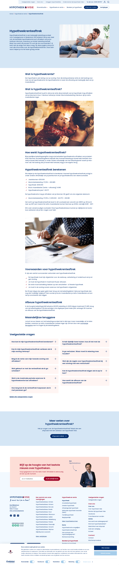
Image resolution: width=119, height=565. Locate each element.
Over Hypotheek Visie (95, 509)
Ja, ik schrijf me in (52, 479)
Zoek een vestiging (94, 529)
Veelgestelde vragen (28, 2)
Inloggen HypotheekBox (53, 2)
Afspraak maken (91, 7)
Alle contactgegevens (17, 511)
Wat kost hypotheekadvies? (97, 524)
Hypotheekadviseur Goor (44, 512)
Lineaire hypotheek (68, 505)
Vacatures (91, 514)
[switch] (47, 561)
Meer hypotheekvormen (70, 521)
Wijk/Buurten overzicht (43, 532)
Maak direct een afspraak (96, 526)
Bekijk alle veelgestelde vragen (21, 397)
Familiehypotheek (68, 515)
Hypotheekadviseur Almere (44, 504)
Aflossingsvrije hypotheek (70, 508)
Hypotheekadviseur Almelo (44, 502)
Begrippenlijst (66, 517)
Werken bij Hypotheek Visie (97, 511)
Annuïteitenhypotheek (69, 503)
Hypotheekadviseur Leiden (44, 517)
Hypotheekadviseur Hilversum (45, 514)
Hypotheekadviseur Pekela (44, 522)
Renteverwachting (68, 537)
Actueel (90, 531)
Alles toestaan (106, 548)
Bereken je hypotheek (69, 543)
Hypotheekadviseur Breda (44, 509)
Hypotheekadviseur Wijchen (45, 529)
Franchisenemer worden (96, 516)
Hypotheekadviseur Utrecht (45, 527)
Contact (91, 538)
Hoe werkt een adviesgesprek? (98, 521)
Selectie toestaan (105, 553)
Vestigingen (104, 7)
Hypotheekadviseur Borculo (44, 507)
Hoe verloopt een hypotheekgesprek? (68, 533)
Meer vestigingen (41, 536)
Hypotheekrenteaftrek (69, 530)
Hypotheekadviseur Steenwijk (45, 524)
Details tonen (87, 561)
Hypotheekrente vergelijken (71, 527)
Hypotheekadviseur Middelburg (46, 519)
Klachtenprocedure (94, 540)
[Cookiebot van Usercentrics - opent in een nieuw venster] (10, 562)
